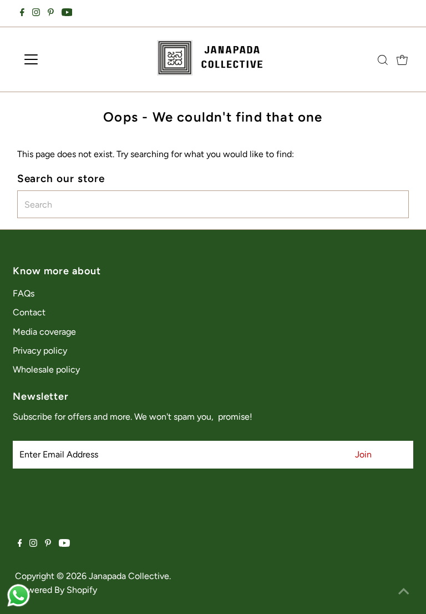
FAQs (23, 293)
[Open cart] (402, 59)
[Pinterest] (51, 13)
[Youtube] (67, 13)
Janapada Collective (129, 576)
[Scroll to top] (404, 592)
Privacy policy (40, 350)
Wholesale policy (46, 369)
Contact (29, 312)
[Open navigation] (63, 59)
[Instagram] (36, 13)
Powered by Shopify (57, 590)
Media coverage (44, 331)
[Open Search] (382, 60)
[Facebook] (22, 13)
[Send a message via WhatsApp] (19, 595)
